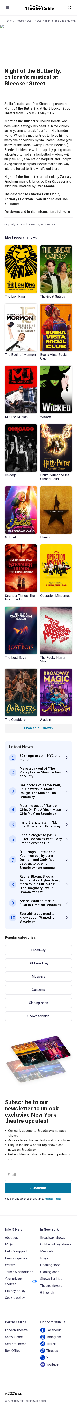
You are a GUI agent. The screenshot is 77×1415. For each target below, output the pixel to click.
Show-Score (14, 1337)
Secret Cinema (15, 1344)
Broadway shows (52, 1238)
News (38, 20)
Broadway (38, 950)
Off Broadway (39, 963)
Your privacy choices (14, 1281)
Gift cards (47, 1293)
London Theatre (16, 1330)
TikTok (51, 1344)
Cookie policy (15, 1298)
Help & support (16, 1251)
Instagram (53, 1337)
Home (8, 20)
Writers (10, 1265)
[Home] (39, 7)
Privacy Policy (52, 1198)
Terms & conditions (19, 1272)
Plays (44, 1258)
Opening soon (50, 1265)
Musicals (38, 976)
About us (11, 1238)
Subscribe (38, 1188)
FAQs (9, 1244)
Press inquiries (16, 1258)
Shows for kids (38, 1016)
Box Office (13, 1351)
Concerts (38, 990)
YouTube (52, 1364)
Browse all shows (38, 728)
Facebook (53, 1330)
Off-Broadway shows (55, 1244)
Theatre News (23, 20)
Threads (52, 1351)
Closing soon (38, 1003)
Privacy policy (15, 1291)
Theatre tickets (51, 1286)
